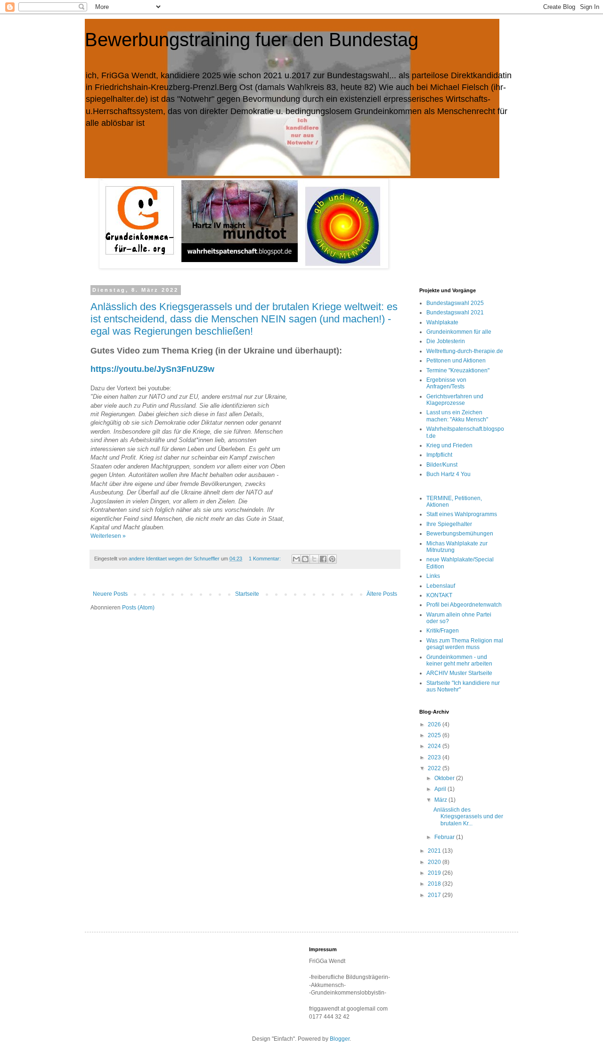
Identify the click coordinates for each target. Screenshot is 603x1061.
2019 (435, 873)
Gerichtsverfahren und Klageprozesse (454, 399)
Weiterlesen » (108, 536)
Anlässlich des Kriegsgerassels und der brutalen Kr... (468, 816)
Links (433, 576)
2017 (435, 895)
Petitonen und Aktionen (456, 360)
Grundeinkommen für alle (458, 332)
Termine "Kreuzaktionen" (457, 370)
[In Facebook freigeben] (323, 559)
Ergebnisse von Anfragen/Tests (446, 383)
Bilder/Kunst (441, 464)
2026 (435, 724)
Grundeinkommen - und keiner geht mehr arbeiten (459, 660)
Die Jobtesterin (445, 341)
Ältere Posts (382, 594)
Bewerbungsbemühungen (459, 533)
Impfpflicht (439, 455)
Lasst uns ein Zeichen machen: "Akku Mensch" (457, 415)
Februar (445, 837)
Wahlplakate (442, 322)
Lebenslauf (440, 586)
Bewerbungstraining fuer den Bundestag (251, 39)
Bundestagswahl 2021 (455, 312)
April (441, 789)
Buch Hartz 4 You (448, 474)
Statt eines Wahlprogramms (461, 514)
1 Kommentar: (265, 558)
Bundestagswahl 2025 (455, 303)
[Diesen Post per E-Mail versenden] (296, 559)
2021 (435, 850)
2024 (435, 746)
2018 (435, 883)
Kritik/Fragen (442, 630)
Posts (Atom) (138, 607)
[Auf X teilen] (314, 559)
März (441, 800)
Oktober (445, 778)
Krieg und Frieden (449, 445)
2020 (435, 862)
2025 (435, 735)
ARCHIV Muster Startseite (459, 673)
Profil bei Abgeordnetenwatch (464, 604)
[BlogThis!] (305, 559)
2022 (435, 768)
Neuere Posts (110, 594)
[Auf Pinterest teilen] (332, 559)
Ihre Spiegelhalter (449, 524)
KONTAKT (439, 595)
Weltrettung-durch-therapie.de (464, 351)
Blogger (340, 1039)
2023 (435, 757)
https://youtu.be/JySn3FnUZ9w (152, 369)
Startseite (247, 594)
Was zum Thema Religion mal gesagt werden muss (464, 643)
